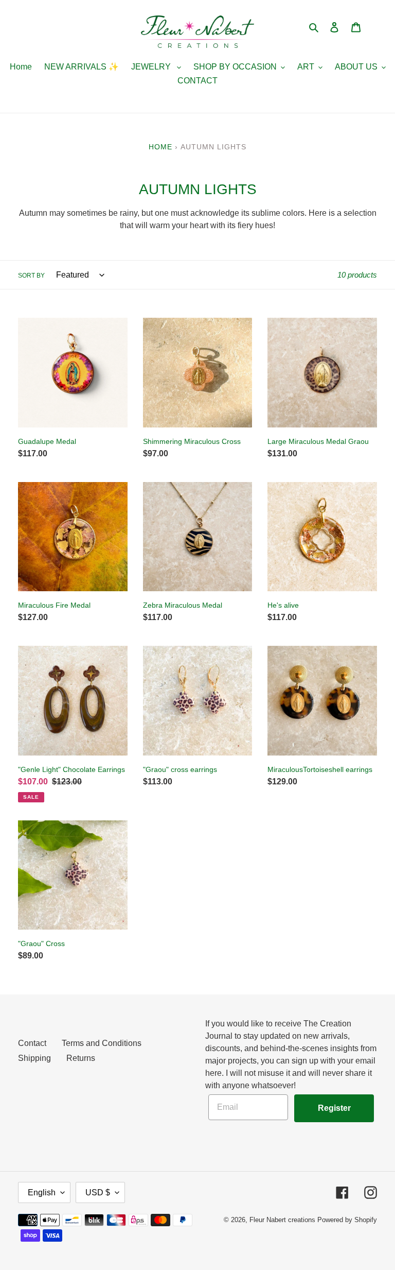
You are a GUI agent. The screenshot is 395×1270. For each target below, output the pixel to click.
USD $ (97, 1192)
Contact (32, 1043)
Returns (80, 1058)
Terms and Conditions (101, 1043)
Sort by (31, 275)
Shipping (34, 1058)
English (42, 1192)
